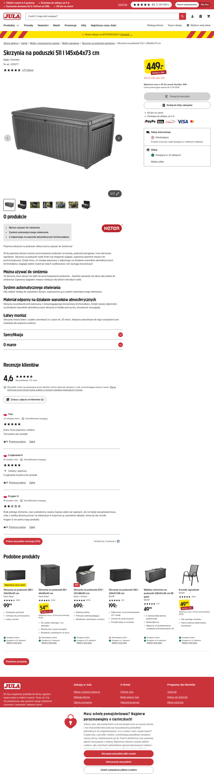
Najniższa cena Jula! (103, 25)
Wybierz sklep (157, 161)
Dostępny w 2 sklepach (50, 641)
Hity (83, 25)
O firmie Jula (126, 692)
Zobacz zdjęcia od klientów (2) (27, 399)
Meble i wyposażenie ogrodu (45, 43)
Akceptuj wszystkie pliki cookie (118, 753)
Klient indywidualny (187, 4)
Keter (6, 59)
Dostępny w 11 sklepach (191, 641)
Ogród (24, 43)
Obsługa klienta (155, 25)
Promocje (71, 25)
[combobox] (106, 16)
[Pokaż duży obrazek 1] (63, 138)
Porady (28, 25)
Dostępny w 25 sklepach (86, 641)
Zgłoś (32, 441)
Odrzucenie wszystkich (118, 762)
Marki (56, 25)
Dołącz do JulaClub (177, 697)
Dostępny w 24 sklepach (156, 641)
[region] (107, 742)
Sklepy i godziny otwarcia (87, 692)
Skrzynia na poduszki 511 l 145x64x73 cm (139, 43)
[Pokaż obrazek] (9, 205)
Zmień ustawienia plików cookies (119, 770)
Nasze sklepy (175, 25)
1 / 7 (112, 193)
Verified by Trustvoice (105, 541)
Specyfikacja (13, 334)
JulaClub (122, 4)
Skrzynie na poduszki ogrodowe (98, 43)
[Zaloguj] (192, 16)
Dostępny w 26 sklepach (16, 641)
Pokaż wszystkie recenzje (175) (23, 541)
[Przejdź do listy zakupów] (200, 16)
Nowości (43, 25)
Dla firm (205, 4)
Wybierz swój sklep (201, 25)
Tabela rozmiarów (83, 702)
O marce (9, 344)
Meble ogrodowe (70, 43)
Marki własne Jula (129, 697)
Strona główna (10, 43)
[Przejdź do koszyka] (208, 16)
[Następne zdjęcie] (118, 138)
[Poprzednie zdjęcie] (7, 138)
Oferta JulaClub (175, 702)
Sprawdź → (126, 34)
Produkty (9, 25)
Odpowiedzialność (130, 702)
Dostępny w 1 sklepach (121, 641)
